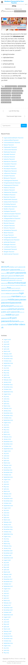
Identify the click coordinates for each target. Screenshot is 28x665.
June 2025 (6, 370)
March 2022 (7, 463)
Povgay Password (9, 235)
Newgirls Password (9, 251)
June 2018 (6, 565)
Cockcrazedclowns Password (12, 142)
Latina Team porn (16, 95)
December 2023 (8, 413)
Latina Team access (17, 88)
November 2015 (8, 638)
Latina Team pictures (6, 95)
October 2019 (7, 531)
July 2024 (6, 396)
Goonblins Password (9, 166)
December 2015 (8, 636)
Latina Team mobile (5, 93)
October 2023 (7, 418)
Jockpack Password (9, 225)
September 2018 (8, 558)
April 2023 (6, 432)
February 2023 (7, 437)
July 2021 (6, 482)
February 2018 (7, 574)
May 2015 (6, 652)
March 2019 (7, 543)
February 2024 (8, 408)
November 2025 (8, 358)
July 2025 (6, 368)
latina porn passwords (6, 88)
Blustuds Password (9, 223)
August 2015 (7, 645)
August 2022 (7, 451)
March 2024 (7, 406)
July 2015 (6, 648)
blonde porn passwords (17, 278)
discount (12, 283)
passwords (16, 302)
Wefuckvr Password (9, 228)
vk (2, 327)
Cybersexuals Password (10, 249)
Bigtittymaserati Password (11, 216)
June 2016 (6, 622)
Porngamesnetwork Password (12, 183)
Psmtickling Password (10, 204)
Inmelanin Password (9, 175)
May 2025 (6, 372)
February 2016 (7, 631)
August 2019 (7, 536)
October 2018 (7, 555)
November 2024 (8, 387)
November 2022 (8, 444)
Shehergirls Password (9, 244)
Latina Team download (18, 90)
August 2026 (7, 339)
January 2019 (7, 548)
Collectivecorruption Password (12, 213)
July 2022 (6, 453)
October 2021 (7, 474)
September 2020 (8, 505)
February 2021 (7, 493)
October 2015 (7, 641)
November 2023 (8, 415)
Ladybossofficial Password (11, 140)
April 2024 (6, 403)
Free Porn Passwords (20, 11)
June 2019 (6, 541)
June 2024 (6, 399)
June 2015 (6, 650)
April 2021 (6, 489)
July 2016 (6, 619)
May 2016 (6, 624)
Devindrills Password (9, 154)
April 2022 (6, 460)
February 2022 (7, 465)
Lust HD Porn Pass (14, 111)
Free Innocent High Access (14, 116)
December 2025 (8, 356)
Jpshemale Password (9, 242)
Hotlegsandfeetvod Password (12, 218)
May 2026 (6, 346)
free (9, 287)
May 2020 (6, 515)
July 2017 (6, 591)
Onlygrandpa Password (10, 237)
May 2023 (6, 429)
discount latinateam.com (10, 86)
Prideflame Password (9, 194)
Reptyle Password (9, 145)
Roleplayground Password (11, 185)
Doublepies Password (10, 211)
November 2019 (8, 529)
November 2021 (8, 472)
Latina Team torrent (5, 97)
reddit (8, 314)
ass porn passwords (16, 273)
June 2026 (6, 344)
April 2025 (6, 375)
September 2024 (8, 391)
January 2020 (7, 524)
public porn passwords (10, 312)
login (21, 293)
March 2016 (7, 629)
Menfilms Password (9, 209)
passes (22, 299)
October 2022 (7, 446)
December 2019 (8, 527)
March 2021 (7, 491)
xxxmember (9, 11)
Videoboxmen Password (10, 192)
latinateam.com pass (6, 100)
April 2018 (6, 569)
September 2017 (8, 586)
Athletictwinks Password (10, 199)
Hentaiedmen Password (10, 230)
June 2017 (6, 593)
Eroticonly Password (9, 156)
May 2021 (6, 486)
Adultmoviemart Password (11, 254)
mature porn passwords (6, 296)
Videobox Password (9, 190)
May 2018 (6, 567)
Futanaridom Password (10, 164)
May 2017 (6, 595)
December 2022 (8, 441)
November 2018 (8, 553)
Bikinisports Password (10, 178)
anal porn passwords (10, 270)
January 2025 (7, 382)
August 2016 (7, 617)
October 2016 (7, 612)
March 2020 (7, 520)
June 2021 (6, 484)
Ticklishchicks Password (10, 206)
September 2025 (8, 363)
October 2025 (7, 361)
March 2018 (7, 572)
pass (17, 299)
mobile (11, 299)
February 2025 (7, 380)
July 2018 (6, 562)
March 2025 (7, 377)
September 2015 (8, 643)
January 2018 (7, 577)
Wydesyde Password (9, 221)
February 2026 (8, 353)
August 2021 (7, 479)
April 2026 (6, 349)
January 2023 (7, 439)
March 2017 (7, 600)
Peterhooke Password (10, 152)
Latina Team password (17, 93)
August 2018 (7, 560)
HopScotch (5, 658)
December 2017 (8, 579)
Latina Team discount (6, 90)
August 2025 (7, 365)
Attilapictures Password (10, 171)
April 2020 (6, 517)
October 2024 (7, 389)
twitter (15, 324)
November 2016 (8, 610)
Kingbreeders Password (10, 147)
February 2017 (7, 603)
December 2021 (8, 470)
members (16, 296)
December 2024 (8, 384)
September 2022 (8, 448)
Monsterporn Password (10, 168)
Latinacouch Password (10, 173)
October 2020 (7, 503)
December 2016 (8, 607)
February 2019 (7, 546)
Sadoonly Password (9, 159)
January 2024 (7, 410)
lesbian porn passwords (12, 293)
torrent (15, 321)
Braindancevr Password (10, 161)
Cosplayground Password (11, 180)
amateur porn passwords (17, 267)
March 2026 (7, 351)
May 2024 (6, 401)
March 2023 (7, 434)
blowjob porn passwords (8, 280)
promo (21, 309)
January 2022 (7, 467)
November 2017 (8, 581)
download (21, 283)
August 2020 (7, 508)
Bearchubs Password (9, 197)
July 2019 (6, 539)
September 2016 (8, 614)
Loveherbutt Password (10, 247)
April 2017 (6, 598)
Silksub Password (8, 232)
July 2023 (6, 425)
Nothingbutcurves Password (11, 240)
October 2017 (7, 584)
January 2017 (7, 605)
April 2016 (6, 626)
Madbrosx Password (9, 187)
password (6, 302)
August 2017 (7, 588)
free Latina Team (21, 86)
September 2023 (8, 420)
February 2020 (8, 522)
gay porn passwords (15, 288)
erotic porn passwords (5, 285)
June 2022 (6, 456)
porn (11, 306)
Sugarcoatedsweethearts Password (13, 138)
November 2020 (8, 501)
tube (10, 324)
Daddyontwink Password (10, 202)
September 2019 (8, 534)
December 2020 (8, 498)
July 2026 (6, 342)
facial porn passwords (15, 285)
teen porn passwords (6, 102)
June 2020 (6, 512)
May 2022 (6, 458)
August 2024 (7, 394)
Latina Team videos (16, 97)
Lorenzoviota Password (10, 149)
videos (22, 324)
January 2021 (7, 496)
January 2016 (7, 633)
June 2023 (6, 427)
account (5, 266)
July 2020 (6, 510)
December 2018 (8, 550)
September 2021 (8, 477)
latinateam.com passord (18, 100)
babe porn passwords (8, 276)
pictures (5, 306)
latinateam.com (8, 75)
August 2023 (7, 422)
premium (12, 309)
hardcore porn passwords (10, 290)
